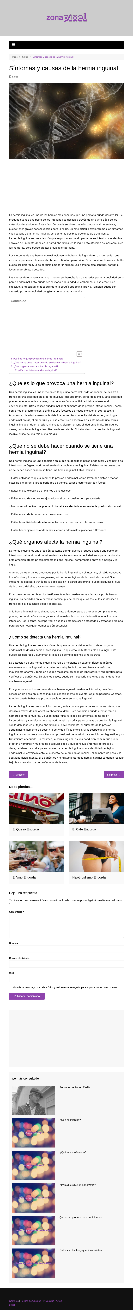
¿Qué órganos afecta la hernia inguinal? (35, 366)
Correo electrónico (19, 958)
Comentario (16, 911)
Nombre (13, 943)
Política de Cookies (31, 1300)
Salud (15, 76)
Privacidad (48, 1300)
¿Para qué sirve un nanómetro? (78, 1185)
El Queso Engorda (25, 829)
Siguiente (112, 774)
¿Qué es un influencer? (73, 1152)
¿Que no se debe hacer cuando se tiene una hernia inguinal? (47, 362)
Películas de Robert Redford (76, 1087)
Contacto (14, 1300)
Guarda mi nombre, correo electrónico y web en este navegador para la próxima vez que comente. (65, 987)
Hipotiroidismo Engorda (89, 877)
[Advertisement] (66, 186)
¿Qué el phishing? (70, 1120)
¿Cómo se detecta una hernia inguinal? (37, 370)
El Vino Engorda (24, 877)
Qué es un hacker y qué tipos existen (81, 1250)
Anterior (20, 774)
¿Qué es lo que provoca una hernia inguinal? (38, 358)
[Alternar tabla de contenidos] (77, 354)
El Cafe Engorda (84, 829)
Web (11, 972)
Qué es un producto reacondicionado (81, 1217)
